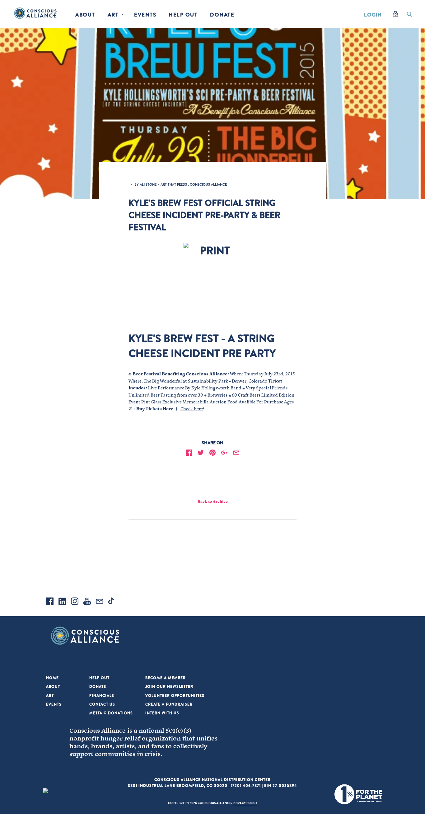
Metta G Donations (111, 713)
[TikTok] (112, 602)
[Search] (409, 16)
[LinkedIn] (62, 602)
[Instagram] (74, 602)
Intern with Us (162, 713)
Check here (191, 409)
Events (145, 14)
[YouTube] (87, 602)
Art (113, 14)
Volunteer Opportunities (174, 695)
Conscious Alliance (208, 184)
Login (373, 14)
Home (52, 677)
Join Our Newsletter (169, 686)
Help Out (183, 14)
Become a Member (165, 677)
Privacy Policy (245, 803)
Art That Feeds (174, 184)
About (85, 14)
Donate (222, 14)
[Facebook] (50, 602)
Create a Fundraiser (169, 704)
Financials (101, 695)
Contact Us (102, 704)
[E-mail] (99, 602)
